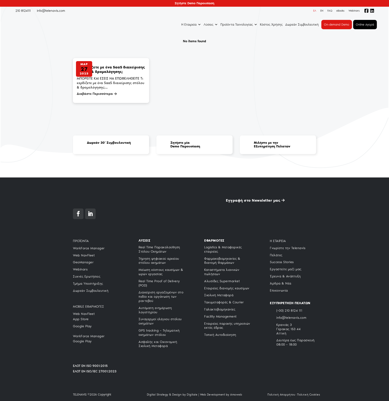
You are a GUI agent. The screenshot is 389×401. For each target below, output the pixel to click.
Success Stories (282, 262)
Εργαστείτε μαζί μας (285, 269)
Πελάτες (276, 255)
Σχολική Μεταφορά (218, 295)
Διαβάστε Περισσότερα (95, 94)
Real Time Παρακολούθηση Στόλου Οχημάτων (159, 249)
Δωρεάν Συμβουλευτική (302, 24)
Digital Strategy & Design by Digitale (172, 394)
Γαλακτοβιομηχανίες (219, 309)
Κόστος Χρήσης (271, 24)
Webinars (354, 10)
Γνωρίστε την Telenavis (287, 248)
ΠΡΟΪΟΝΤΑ (81, 241)
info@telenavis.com (291, 318)
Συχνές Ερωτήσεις (86, 276)
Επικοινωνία (279, 290)
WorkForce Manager (89, 248)
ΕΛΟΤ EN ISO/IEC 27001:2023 (94, 371)
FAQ (329, 10)
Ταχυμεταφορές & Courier (224, 302)
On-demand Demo (336, 24)
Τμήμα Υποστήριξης (88, 283)
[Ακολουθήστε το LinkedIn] (90, 214)
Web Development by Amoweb (221, 394)
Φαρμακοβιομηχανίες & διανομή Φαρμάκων (222, 261)
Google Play (82, 326)
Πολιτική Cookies (308, 394)
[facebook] (365, 11)
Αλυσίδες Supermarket (222, 281)
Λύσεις (208, 24)
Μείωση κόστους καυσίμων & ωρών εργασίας (161, 272)
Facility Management (220, 316)
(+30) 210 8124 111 (289, 310)
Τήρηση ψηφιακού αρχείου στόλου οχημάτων (159, 261)
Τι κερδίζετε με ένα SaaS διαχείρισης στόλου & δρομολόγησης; (111, 69)
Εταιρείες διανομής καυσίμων (226, 288)
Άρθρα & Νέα (280, 283)
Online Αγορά (365, 24)
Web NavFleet (84, 255)
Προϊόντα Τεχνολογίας (236, 24)
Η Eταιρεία (189, 24)
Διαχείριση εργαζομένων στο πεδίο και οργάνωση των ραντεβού (161, 296)
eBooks (340, 10)
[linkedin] (373, 11)
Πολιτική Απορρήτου (281, 394)
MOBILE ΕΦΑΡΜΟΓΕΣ (88, 306)
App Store (81, 319)
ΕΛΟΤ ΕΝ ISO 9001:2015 (90, 366)
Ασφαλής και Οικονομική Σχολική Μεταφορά (158, 344)
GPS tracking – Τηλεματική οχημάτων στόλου (159, 333)
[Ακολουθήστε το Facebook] (78, 214)
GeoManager (83, 262)
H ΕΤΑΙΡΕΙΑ (278, 241)
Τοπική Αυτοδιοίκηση (220, 335)
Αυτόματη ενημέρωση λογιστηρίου (155, 310)
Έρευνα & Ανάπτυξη (285, 276)
